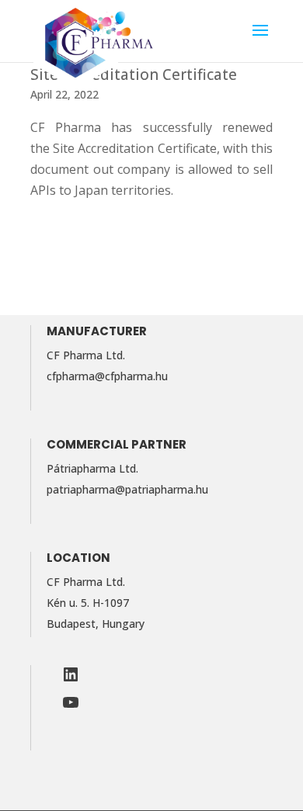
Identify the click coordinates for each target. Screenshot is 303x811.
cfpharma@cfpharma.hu (107, 376)
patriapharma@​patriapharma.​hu (127, 489)
